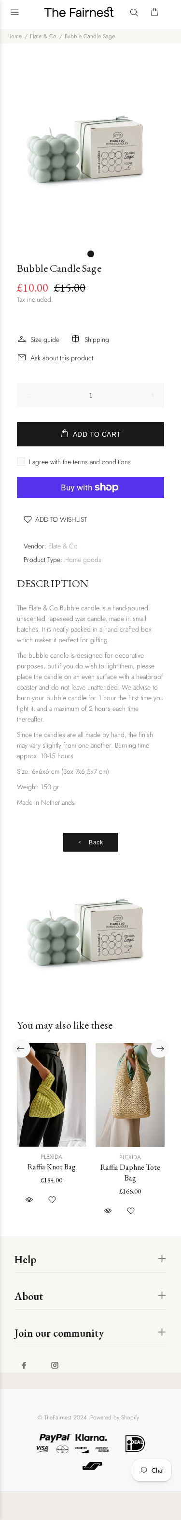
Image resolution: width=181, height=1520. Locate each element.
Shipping (96, 339)
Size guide (44, 339)
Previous (21, 1048)
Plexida (51, 1156)
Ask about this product (61, 358)
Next (160, 1048)
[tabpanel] (90, 152)
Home (14, 36)
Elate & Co (43, 36)
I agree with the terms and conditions (80, 462)
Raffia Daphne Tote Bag (130, 1172)
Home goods (82, 559)
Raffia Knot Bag (52, 1167)
